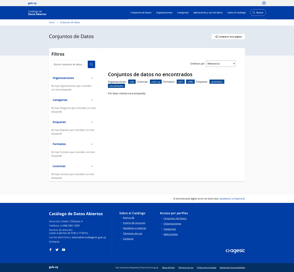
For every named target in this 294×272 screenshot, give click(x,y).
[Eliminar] (130, 82)
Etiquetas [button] (59, 122)
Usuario (91, 64)
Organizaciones (164, 12)
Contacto (128, 238)
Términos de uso (132, 233)
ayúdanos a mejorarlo (232, 198)
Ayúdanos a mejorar (134, 228)
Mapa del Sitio (168, 267)
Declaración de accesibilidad (232, 267)
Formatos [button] (59, 144)
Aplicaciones (171, 234)
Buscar (258, 13)
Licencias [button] (59, 166)
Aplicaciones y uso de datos (207, 12)
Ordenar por (197, 63)
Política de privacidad (206, 267)
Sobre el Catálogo (236, 12)
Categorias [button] (60, 100)
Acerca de (128, 217)
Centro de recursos (134, 223)
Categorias (182, 12)
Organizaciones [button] (63, 78)
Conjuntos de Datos (141, 12)
